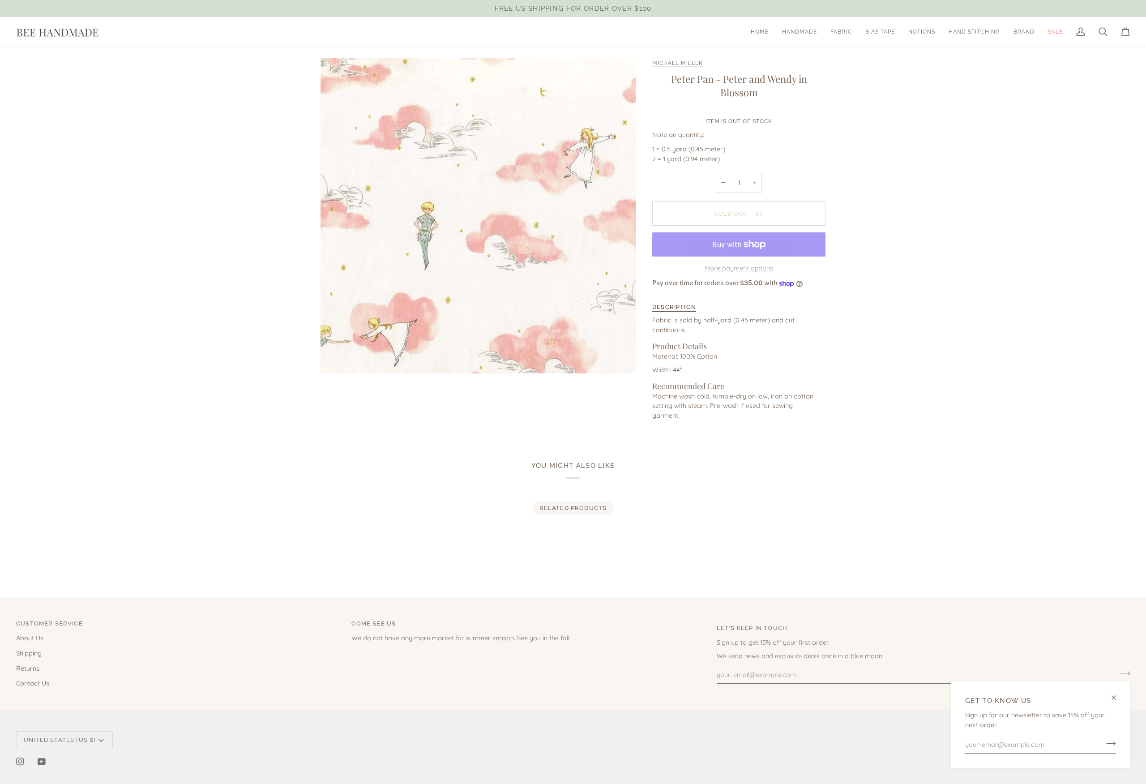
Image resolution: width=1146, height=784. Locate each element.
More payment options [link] (739, 268)
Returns (27, 668)
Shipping (29, 653)
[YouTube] (42, 762)
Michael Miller (677, 63)
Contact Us (32, 683)
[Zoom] (337, 356)
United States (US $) (59, 740)
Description (674, 307)
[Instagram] (20, 762)
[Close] (1117, 697)
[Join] (1108, 743)
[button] (799, 32)
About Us (29, 638)
